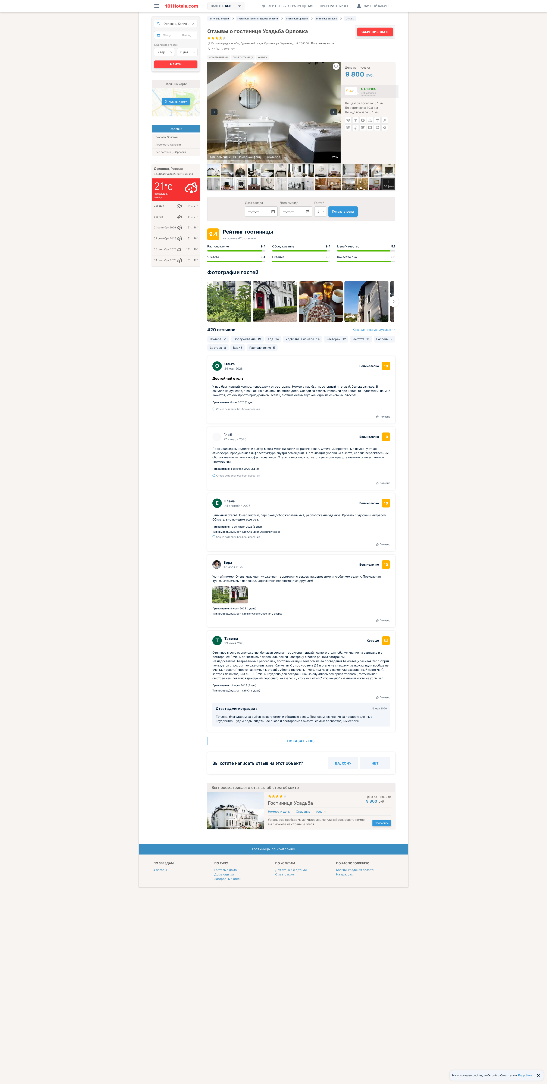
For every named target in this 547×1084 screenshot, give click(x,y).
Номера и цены (218, 57)
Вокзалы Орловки (167, 137)
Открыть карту (176, 101)
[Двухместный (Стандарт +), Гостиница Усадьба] (321, 184)
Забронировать (375, 32)
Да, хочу (343, 763)
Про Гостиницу (243, 57)
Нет (375, 763)
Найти (176, 64)
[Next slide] (393, 301)
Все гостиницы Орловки (171, 152)
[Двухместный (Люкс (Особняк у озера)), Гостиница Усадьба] (227, 184)
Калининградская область (355, 870)
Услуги (262, 57)
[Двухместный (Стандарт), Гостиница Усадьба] (361, 184)
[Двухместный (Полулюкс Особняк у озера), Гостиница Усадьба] (334, 170)
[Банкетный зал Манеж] (348, 184)
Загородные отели (227, 879)
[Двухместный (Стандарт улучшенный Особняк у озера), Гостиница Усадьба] (294, 170)
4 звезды (160, 870)
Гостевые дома (225, 870)
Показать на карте (322, 43)
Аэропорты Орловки (168, 144)
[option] (274, 112)
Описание (303, 811)
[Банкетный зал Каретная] (334, 184)
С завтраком (284, 874)
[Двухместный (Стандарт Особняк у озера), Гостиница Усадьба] (240, 170)
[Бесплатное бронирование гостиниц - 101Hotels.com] (181, 6)
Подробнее (382, 823)
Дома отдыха (224, 874)
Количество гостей (166, 44)
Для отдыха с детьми (291, 870)
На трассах (344, 874)
